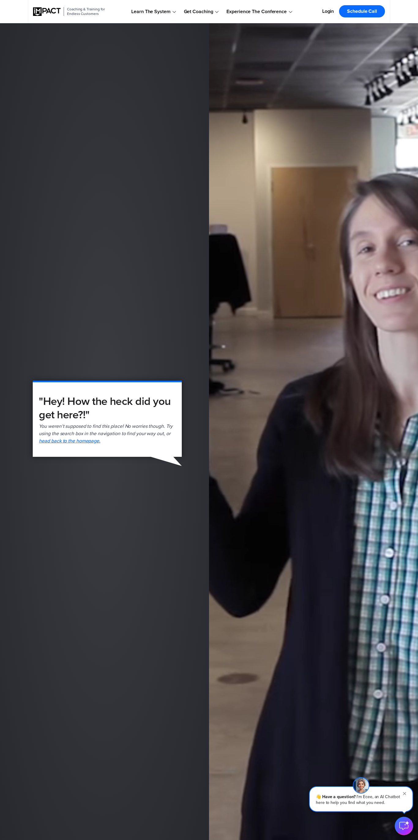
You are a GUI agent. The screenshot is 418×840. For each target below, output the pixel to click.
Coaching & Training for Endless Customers (86, 11)
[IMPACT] (47, 11)
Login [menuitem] (328, 11)
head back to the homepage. (69, 440)
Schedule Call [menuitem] (362, 11)
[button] (361, 799)
